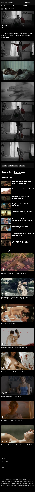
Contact (3, 464)
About (3, 458)
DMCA (3, 467)
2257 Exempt (5, 461)
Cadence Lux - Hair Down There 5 (23, 189)
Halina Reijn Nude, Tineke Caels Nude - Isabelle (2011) (16, 444)
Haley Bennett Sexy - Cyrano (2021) (11, 420)
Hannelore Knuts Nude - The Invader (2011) (13, 273)
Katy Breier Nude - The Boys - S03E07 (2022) (21, 204)
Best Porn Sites (5, 471)
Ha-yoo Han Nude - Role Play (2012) (11, 323)
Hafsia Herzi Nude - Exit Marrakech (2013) (13, 372)
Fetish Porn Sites (6, 474)
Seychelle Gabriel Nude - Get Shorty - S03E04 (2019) (21, 182)
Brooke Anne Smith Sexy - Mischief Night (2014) (20, 197)
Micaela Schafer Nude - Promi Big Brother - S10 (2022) (23, 234)
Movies (4, 165)
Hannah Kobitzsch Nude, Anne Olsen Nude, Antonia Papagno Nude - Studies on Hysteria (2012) (15, 298)
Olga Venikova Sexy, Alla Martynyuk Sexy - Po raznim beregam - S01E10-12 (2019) (21, 227)
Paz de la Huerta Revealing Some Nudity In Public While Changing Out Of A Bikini (22, 219)
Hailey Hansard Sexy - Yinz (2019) (11, 396)
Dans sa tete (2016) (13, 165)
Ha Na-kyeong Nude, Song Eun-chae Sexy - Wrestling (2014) (22, 212)
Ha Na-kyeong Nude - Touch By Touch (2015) (14, 347)
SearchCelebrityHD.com (19, 491)
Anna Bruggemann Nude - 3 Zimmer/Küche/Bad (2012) (21, 242)
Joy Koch (22, 165)
